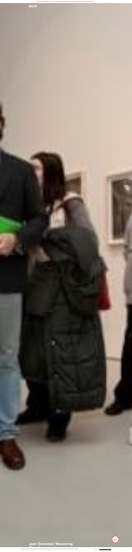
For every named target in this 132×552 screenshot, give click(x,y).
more (50, 550)
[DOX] (33, 5)
